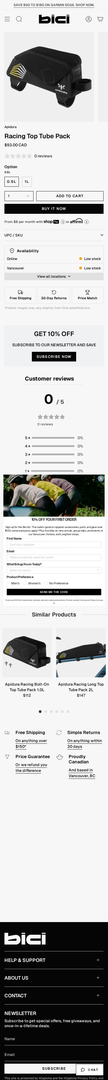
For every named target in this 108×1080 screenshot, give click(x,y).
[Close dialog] (100, 478)
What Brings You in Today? (24, 564)
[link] (54, 495)
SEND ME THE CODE (54, 591)
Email (10, 551)
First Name (14, 538)
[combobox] (53, 570)
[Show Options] (98, 570)
